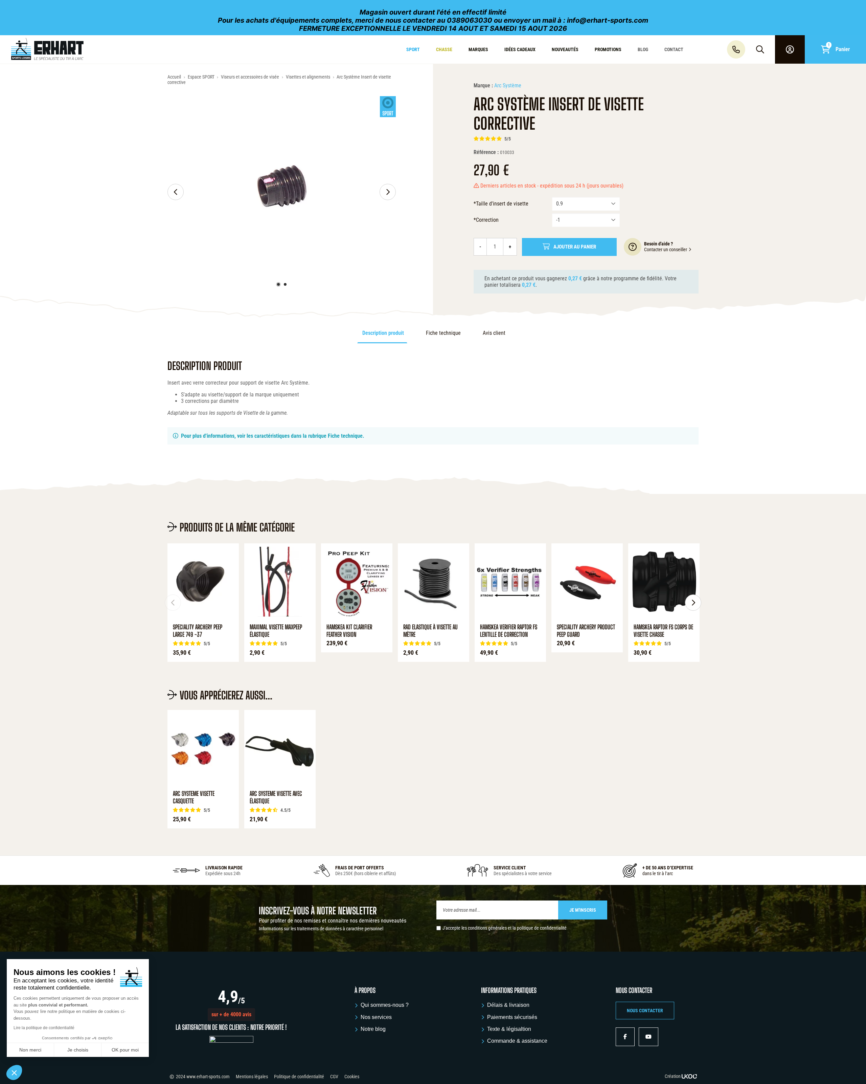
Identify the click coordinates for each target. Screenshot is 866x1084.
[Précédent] (175, 192)
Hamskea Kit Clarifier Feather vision (349, 631)
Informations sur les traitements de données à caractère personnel (321, 928)
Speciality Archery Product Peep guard (586, 631)
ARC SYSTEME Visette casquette (193, 797)
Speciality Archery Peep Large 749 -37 (197, 631)
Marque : (483, 85)
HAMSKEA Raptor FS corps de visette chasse (663, 631)
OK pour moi (125, 1050)
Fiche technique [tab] (443, 333)
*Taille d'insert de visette (501, 203)
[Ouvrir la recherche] (760, 49)
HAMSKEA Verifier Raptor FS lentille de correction (508, 631)
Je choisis (77, 1050)
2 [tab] (285, 284)
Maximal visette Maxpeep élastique (276, 631)
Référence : (486, 152)
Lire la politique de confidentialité (44, 1027)
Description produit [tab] (383, 333)
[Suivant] (388, 192)
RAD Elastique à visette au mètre (430, 631)
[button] (231, 1014)
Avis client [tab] (494, 333)
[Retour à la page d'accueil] (73, 49)
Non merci (30, 1050)
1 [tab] (278, 284)
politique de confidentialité (542, 928)
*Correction (486, 220)
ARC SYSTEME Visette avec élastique (276, 797)
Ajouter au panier (574, 247)
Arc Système (507, 85)
